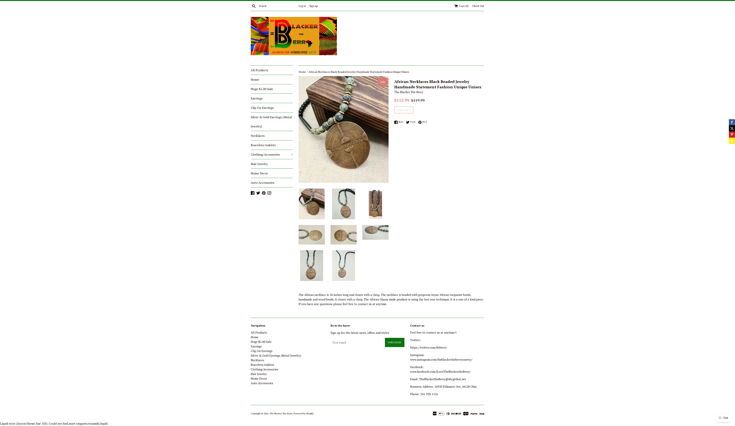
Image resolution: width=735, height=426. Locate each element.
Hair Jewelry (259, 164)
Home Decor (259, 173)
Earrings (256, 98)
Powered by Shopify (304, 413)
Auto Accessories (262, 183)
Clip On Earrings (262, 108)
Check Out (478, 6)
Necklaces (258, 136)
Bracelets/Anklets (263, 145)
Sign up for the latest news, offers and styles (360, 333)
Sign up (314, 6)
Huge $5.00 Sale (262, 89)
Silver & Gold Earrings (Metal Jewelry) (271, 121)
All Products (259, 70)
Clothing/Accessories (272, 154)
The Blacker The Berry (281, 413)
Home (255, 79)
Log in (302, 6)
